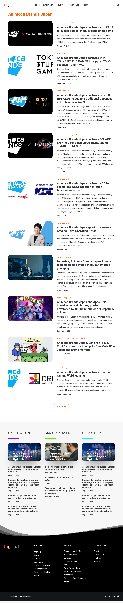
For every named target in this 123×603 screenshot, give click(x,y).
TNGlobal (97, 558)
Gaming (64, 23)
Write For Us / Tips (72, 568)
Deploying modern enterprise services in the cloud (59, 468)
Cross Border (95, 433)
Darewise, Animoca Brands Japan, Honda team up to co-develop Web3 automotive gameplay (84, 265)
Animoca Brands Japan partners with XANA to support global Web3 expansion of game (85, 29)
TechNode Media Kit (72, 551)
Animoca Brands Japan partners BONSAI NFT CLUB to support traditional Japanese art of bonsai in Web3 (84, 99)
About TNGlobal (70, 554)
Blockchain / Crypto (68, 135)
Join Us (67, 565)
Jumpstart (98, 561)
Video (36, 575)
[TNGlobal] (10, 5)
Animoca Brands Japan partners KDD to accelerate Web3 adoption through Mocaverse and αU (83, 187)
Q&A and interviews (42, 565)
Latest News (48, 5)
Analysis (37, 552)
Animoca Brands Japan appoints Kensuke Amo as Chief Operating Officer (84, 229)
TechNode (98, 551)
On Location (19, 433)
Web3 (73, 23)
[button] (118, 5)
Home (37, 5)
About (85, 5)
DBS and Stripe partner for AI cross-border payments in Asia (22, 496)
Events (61, 5)
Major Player (57, 433)
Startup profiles (40, 569)
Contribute (73, 5)
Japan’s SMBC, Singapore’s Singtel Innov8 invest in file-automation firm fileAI (24, 469)
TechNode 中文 (100, 554)
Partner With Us (70, 561)
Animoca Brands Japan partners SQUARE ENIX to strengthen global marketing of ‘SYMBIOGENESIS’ (84, 143)
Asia (69, 23)
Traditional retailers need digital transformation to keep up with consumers (60, 490)
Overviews (38, 562)
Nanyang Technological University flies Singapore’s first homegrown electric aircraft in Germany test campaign (24, 483)
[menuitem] (37, 5)
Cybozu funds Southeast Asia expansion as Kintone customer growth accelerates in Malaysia (23, 508)
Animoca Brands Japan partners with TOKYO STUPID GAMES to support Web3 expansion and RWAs (84, 61)
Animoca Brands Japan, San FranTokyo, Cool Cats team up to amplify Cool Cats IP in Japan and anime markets (86, 346)
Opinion (37, 559)
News (59, 23)
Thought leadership (42, 572)
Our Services (69, 558)
